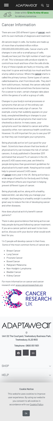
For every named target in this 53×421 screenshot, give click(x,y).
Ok (26, 413)
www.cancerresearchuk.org (29, 285)
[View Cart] (47, 5)
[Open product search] (42, 5)
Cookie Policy (36, 404)
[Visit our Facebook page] (18, 353)
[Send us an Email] (33, 353)
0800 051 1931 (32, 345)
